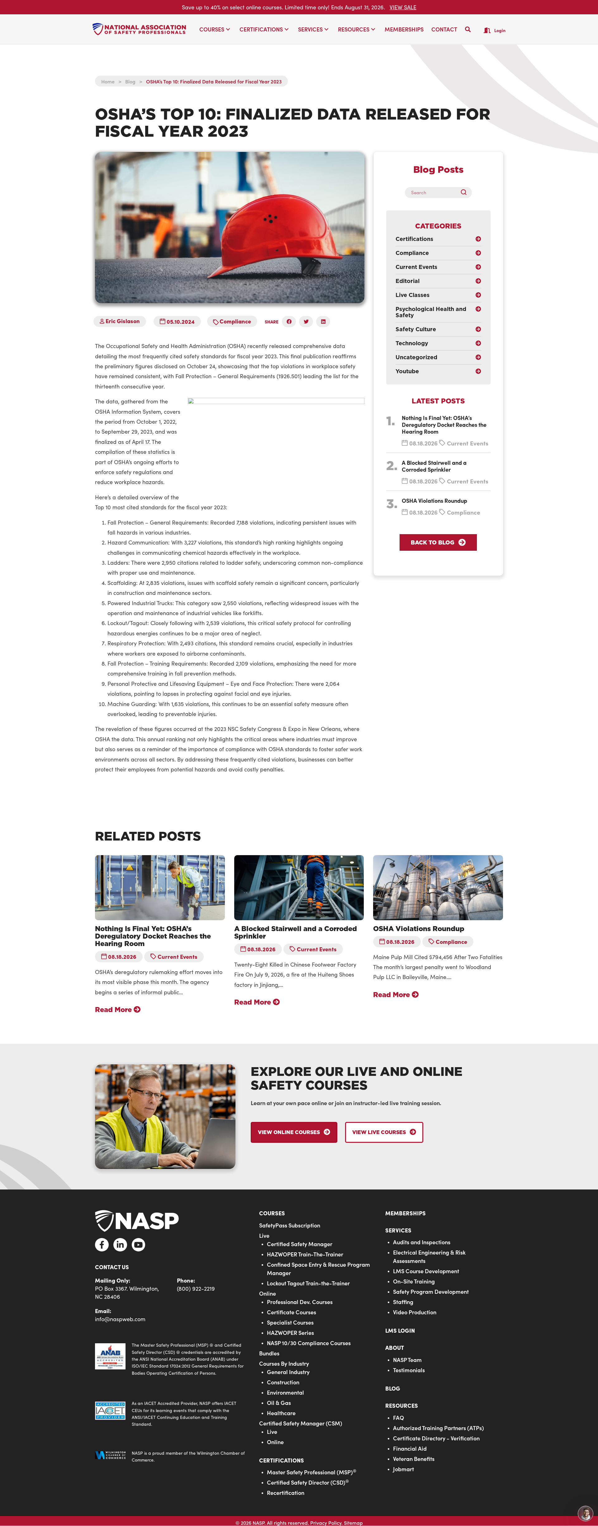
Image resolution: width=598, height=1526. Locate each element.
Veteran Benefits (413, 1458)
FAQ (398, 1417)
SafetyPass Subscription (289, 1225)
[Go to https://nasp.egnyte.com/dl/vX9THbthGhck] (171, 1359)
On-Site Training (414, 1281)
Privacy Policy (325, 1522)
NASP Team (407, 1360)
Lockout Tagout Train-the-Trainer (308, 1283)
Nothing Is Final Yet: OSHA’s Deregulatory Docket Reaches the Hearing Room (444, 424)
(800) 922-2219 (196, 1288)
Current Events (467, 443)
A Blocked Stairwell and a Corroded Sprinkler (434, 466)
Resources (401, 1405)
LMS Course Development (426, 1271)
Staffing (403, 1302)
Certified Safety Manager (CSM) (300, 1423)
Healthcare (281, 1413)
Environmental (285, 1392)
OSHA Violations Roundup (434, 500)
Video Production (414, 1312)
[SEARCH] (466, 192)
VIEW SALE (403, 7)
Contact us (112, 1267)
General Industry (288, 1372)
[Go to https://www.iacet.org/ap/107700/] (171, 1414)
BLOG (392, 1388)
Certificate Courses (291, 1312)
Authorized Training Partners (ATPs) (438, 1428)
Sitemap (353, 1522)
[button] (228, 29)
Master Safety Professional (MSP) (311, 1472)
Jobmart (403, 1469)
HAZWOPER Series (290, 1332)
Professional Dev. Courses (300, 1302)
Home (108, 81)
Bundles (269, 1353)
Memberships (405, 1213)
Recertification (285, 1492)
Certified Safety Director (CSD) (308, 1482)
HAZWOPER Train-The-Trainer (305, 1254)
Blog (130, 81)
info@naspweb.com (120, 1319)
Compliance (235, 321)
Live (264, 1235)
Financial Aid (410, 1448)
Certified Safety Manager (299, 1244)
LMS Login (400, 1330)
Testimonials (409, 1370)
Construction (283, 1382)
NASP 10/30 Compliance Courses (309, 1343)
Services (398, 1230)
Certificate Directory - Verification (436, 1438)
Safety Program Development (431, 1291)
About (394, 1347)
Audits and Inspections (421, 1242)
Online (267, 1293)
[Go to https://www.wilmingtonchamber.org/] (171, 1457)
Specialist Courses (290, 1322)
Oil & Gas (279, 1402)
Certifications (281, 1460)
